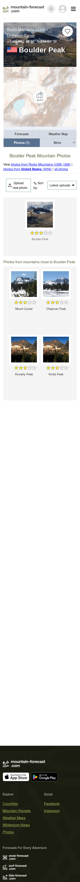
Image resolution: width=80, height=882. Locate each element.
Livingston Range (21, 36)
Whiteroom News (16, 824)
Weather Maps (14, 817)
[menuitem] (22, 134)
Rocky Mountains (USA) (26, 29)
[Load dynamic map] (40, 96)
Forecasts (22, 134)
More (57, 142)
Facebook (52, 803)
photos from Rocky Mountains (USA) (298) (41, 164)
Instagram (52, 810)
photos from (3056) (27, 169)
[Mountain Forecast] (23, 8)
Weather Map (58, 134)
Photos (8, 832)
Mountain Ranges (17, 810)
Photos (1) (22, 142)
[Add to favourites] (67, 31)
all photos (61, 169)
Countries (10, 803)
